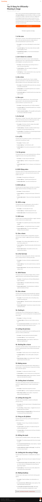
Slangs (8, 4)
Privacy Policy (3, 499)
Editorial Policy (7, 499)
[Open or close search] (40, 1)
